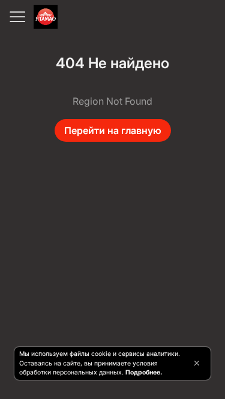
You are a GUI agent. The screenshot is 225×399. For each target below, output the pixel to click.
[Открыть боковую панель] (16, 16)
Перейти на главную (112, 130)
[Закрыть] (196, 363)
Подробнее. (143, 372)
